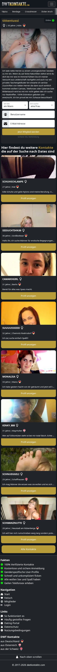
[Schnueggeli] (28, 459)
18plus (5, 11)
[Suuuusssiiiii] (28, 313)
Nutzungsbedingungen (17, 630)
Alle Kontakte (28, 549)
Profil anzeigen (28, 198)
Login (7, 605)
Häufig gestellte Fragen (17, 619)
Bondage (16, 11)
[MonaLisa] (28, 361)
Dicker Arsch (47, 11)
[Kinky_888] (28, 410)
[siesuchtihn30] (28, 215)
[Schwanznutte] (28, 508)
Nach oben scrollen (30, 656)
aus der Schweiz (10, 648)
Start (7, 594)
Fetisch (8, 597)
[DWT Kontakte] (16, 4)
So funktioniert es (14, 616)
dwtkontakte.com (36, 664)
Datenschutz (11, 626)
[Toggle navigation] (51, 4)
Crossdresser (31, 11)
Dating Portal (11, 623)
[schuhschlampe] (28, 166)
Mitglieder (10, 601)
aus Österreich (9, 645)
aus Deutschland (10, 641)
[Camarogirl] (28, 264)
